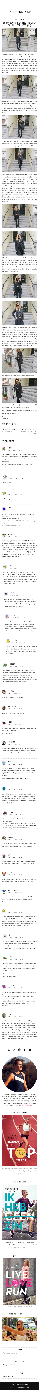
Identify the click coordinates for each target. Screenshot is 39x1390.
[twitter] (9, 1049)
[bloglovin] (24, 1049)
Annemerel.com (22, 1384)
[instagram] (14, 1049)
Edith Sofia (12, 706)
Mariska (11, 691)
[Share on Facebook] (7, 423)
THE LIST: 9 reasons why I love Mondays (29, 431)
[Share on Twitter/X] (10, 423)
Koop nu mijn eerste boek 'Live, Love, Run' (19, 1306)
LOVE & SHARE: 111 (8, 430)
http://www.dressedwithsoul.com (11, 525)
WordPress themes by (19, 1387)
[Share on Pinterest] (12, 423)
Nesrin (10, 448)
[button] (36, 2)
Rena (9, 508)
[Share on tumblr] (15, 423)
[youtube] (29, 1049)
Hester (10, 1014)
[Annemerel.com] (19, 8)
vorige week (10, 143)
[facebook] (19, 1049)
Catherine (11, 742)
